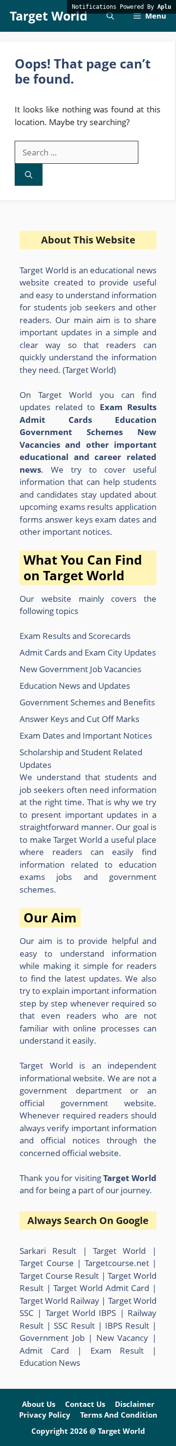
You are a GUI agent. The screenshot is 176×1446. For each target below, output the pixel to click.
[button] (110, 16)
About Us (38, 1404)
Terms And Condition (118, 1415)
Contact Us (85, 1404)
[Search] (29, 175)
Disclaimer (134, 1404)
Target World (49, 15)
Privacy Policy (44, 1415)
